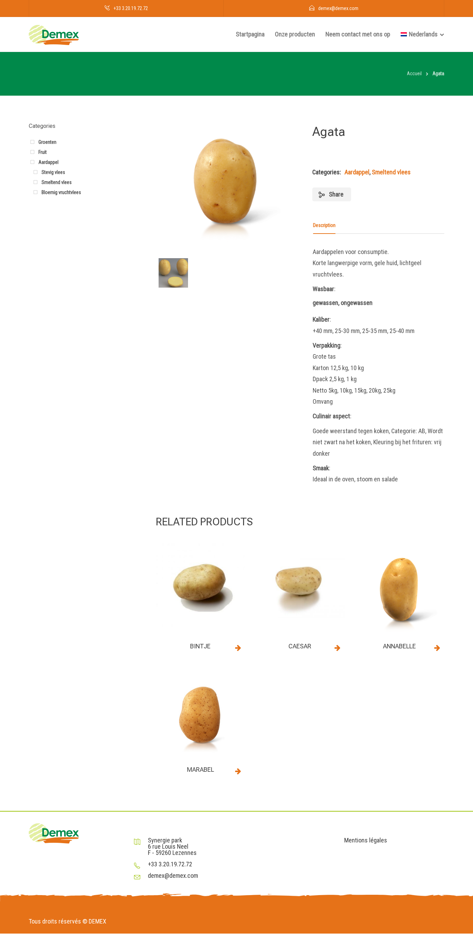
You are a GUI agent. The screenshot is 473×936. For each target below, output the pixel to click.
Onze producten (295, 34)
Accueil (414, 73)
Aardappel (357, 172)
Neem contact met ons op (357, 34)
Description (324, 225)
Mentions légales (365, 840)
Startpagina (250, 34)
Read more (238, 648)
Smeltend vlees (391, 172)
